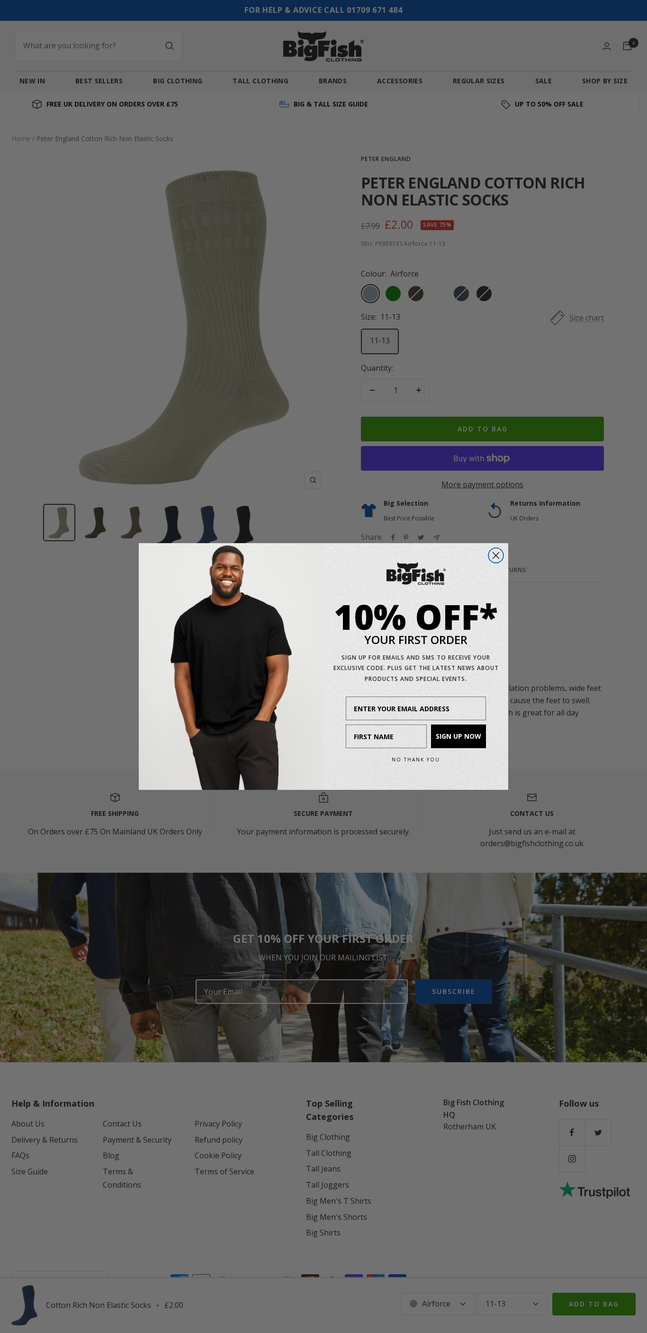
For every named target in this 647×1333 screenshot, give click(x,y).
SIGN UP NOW (458, 736)
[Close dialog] (495, 555)
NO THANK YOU (416, 759)
